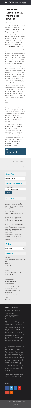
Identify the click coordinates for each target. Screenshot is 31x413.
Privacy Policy (16, 404)
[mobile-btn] (24, 3)
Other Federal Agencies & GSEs (12, 281)
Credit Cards (8, 265)
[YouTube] (19, 388)
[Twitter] (11, 388)
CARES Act (7, 263)
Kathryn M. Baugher (12, 22)
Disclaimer (15, 405)
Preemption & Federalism (11, 288)
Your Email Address (9, 187)
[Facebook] (7, 388)
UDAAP (7, 297)
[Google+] (7, 392)
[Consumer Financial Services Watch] (15, 2)
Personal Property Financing (12, 286)
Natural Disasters (9, 279)
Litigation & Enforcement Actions (13, 272)
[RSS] (11, 392)
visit (19, 145)
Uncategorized (8, 299)
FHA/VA (7, 270)
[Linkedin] (15, 388)
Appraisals (7, 257)
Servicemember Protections (11, 295)
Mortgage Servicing (9, 277)
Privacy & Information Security (12, 290)
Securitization (8, 292)
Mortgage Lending (9, 274)
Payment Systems (9, 283)
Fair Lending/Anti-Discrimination (12, 268)
